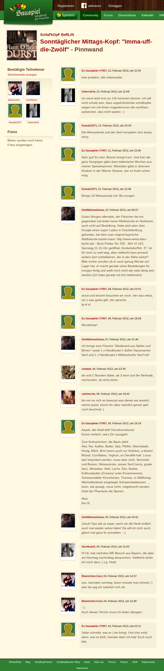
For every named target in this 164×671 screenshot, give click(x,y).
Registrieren (66, 5)
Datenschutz (148, 662)
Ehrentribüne (127, 15)
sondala (86, 368)
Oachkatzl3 (88, 546)
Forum (108, 15)
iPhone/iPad (15, 662)
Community (90, 15)
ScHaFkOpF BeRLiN (57, 35)
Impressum (82, 668)
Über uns (99, 662)
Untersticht (88, 91)
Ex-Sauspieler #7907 (94, 70)
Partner (124, 662)
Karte (87, 662)
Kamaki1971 (89, 125)
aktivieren (94, 5)
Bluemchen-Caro (92, 576)
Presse (112, 662)
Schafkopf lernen (43, 662)
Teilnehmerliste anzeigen (22, 74)
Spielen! (68, 15)
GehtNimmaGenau (93, 209)
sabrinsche (88, 393)
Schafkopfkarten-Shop (68, 662)
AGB (134, 662)
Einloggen (115, 5)
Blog (28, 662)
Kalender (148, 15)
